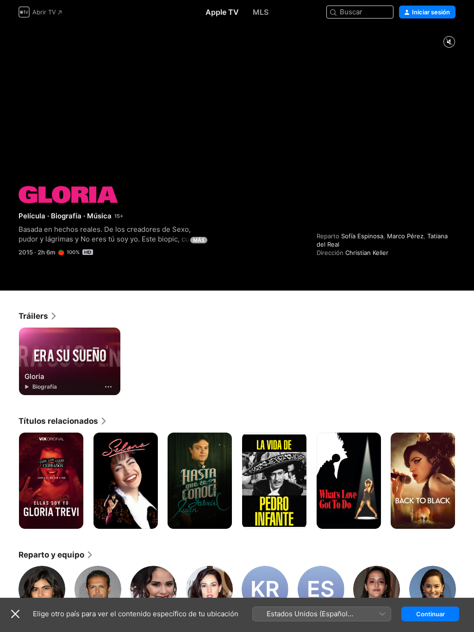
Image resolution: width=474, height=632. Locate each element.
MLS (260, 12)
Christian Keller (366, 252)
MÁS (199, 240)
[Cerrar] (15, 614)
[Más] (108, 386)
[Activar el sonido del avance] (449, 42)
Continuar (430, 614)
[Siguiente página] (464, 481)
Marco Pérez (405, 236)
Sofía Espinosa (362, 236)
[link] (38, 316)
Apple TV (222, 12)
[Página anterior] (9, 481)
